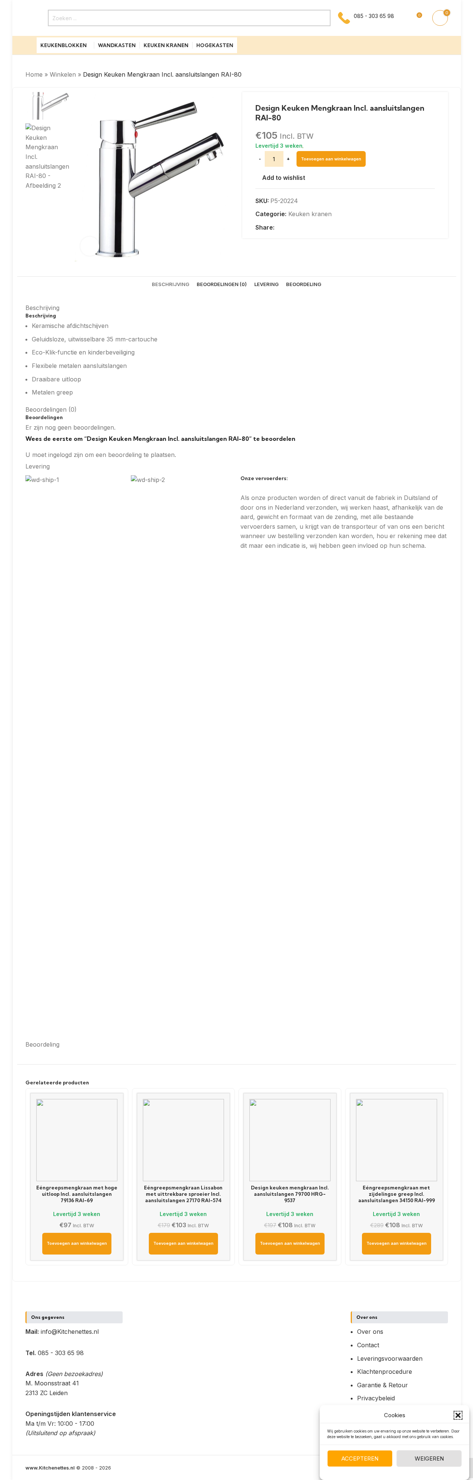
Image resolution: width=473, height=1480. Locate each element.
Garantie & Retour (382, 1385)
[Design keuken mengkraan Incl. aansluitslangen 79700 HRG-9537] (290, 1140)
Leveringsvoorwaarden (390, 1358)
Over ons (370, 1331)
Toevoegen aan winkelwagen (331, 159)
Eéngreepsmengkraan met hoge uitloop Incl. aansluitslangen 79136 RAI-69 (76, 1194)
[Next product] (443, 74)
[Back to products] (434, 74)
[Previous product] (425, 74)
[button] (458, 1415)
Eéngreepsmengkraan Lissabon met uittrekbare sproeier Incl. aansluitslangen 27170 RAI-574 (183, 1194)
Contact (368, 1345)
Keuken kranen (310, 214)
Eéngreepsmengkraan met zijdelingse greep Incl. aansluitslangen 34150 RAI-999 (396, 1194)
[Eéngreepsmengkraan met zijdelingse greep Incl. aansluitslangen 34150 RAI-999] (396, 1140)
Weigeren (429, 1458)
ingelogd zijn (65, 454)
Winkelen (63, 74)
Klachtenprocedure (384, 1371)
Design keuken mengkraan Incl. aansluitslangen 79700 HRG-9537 (290, 1194)
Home (34, 74)
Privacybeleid (376, 1398)
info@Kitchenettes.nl (70, 1331)
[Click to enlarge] (89, 246)
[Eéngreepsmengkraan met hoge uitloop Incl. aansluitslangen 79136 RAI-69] (76, 1140)
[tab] (170, 284)
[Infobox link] (366, 18)
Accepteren (359, 1458)
